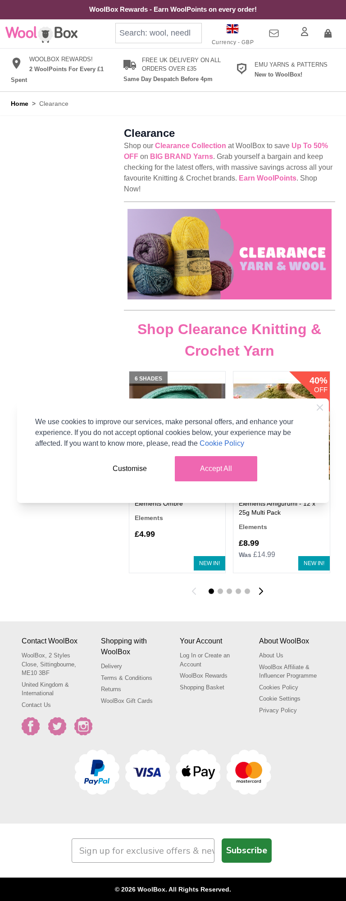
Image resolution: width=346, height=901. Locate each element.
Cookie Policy (222, 443)
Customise (130, 468)
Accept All (216, 468)
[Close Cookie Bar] (319, 407)
